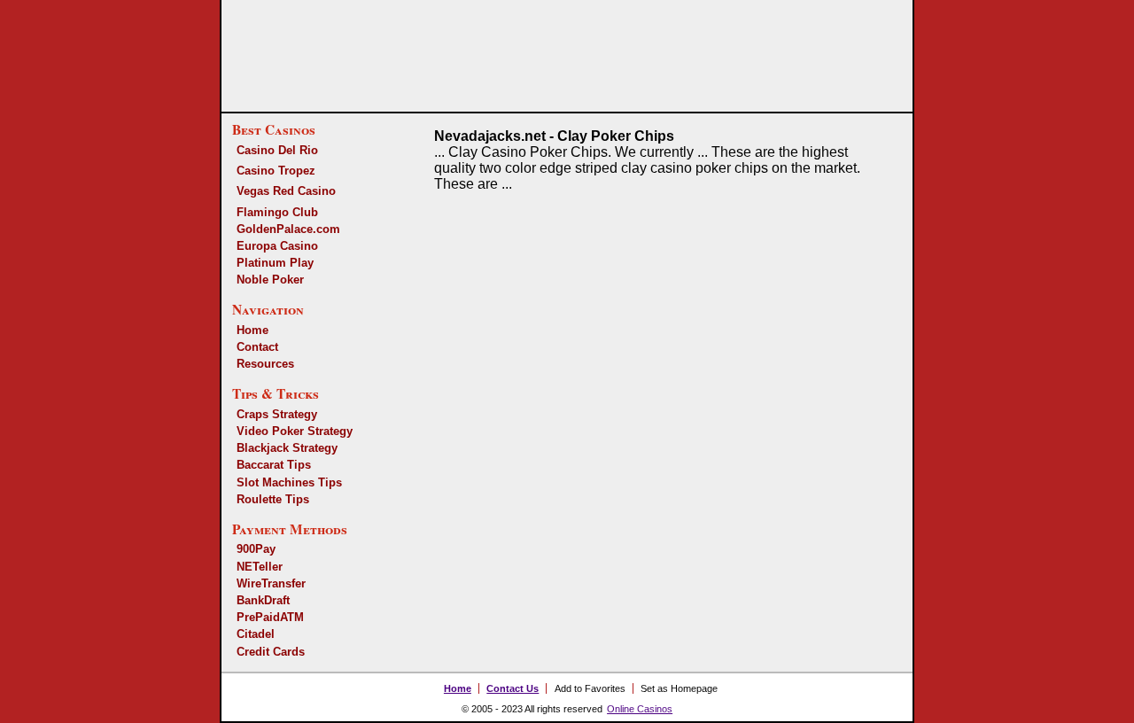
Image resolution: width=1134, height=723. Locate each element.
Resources (265, 363)
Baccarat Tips (274, 464)
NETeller (260, 566)
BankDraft (263, 600)
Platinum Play (275, 262)
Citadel (256, 634)
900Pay (256, 549)
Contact (257, 347)
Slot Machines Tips (289, 482)
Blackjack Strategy (287, 448)
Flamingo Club (277, 212)
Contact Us (512, 688)
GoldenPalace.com (288, 229)
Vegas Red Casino (286, 191)
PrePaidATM (270, 617)
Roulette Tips (273, 499)
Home (252, 330)
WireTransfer (271, 583)
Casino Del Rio (277, 150)
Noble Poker (270, 279)
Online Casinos (639, 709)
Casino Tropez (276, 170)
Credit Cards (271, 651)
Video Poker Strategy (295, 431)
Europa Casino (277, 246)
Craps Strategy (277, 414)
